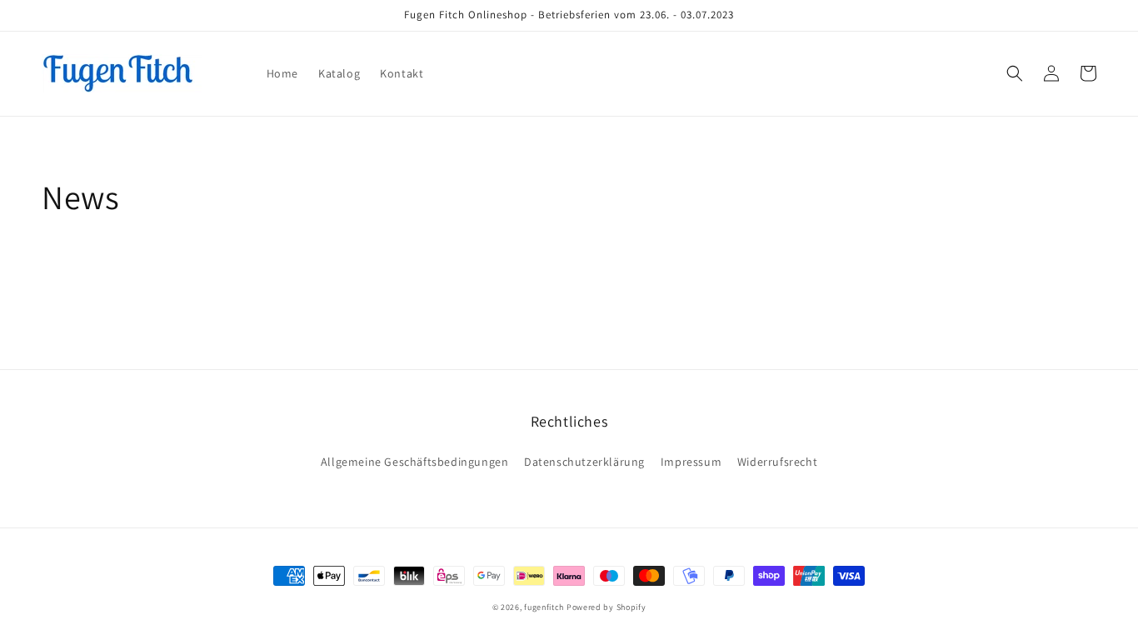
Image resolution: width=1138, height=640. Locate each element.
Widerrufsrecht (777, 461)
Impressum (691, 461)
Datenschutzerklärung (584, 461)
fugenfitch (544, 607)
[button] (1014, 73)
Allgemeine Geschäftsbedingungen (415, 461)
